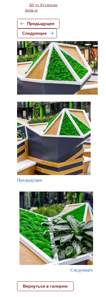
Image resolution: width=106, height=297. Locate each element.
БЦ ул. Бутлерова (43, 5)
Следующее (34, 33)
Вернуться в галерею (45, 286)
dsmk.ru (31, 10)
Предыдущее (40, 23)
